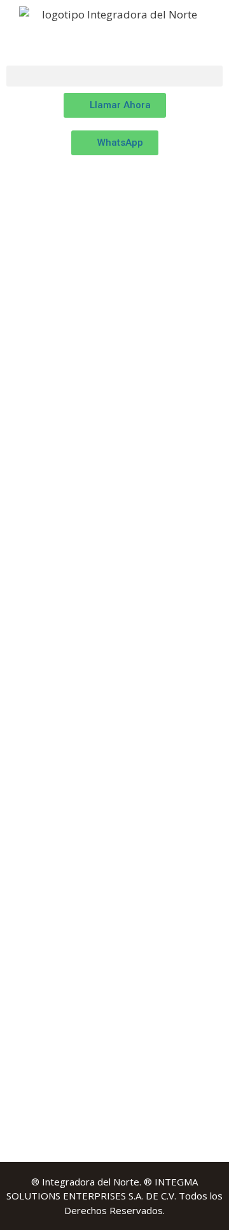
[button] (114, 76)
